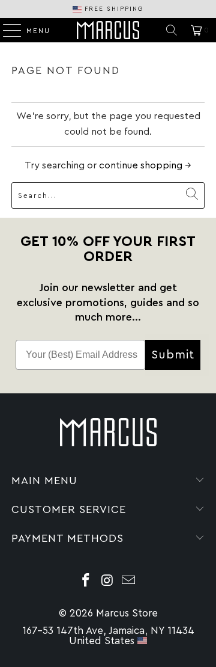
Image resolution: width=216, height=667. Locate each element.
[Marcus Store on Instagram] (107, 582)
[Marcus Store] (108, 30)
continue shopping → (145, 165)
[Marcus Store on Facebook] (86, 582)
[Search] (171, 30)
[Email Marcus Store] (129, 582)
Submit (172, 355)
